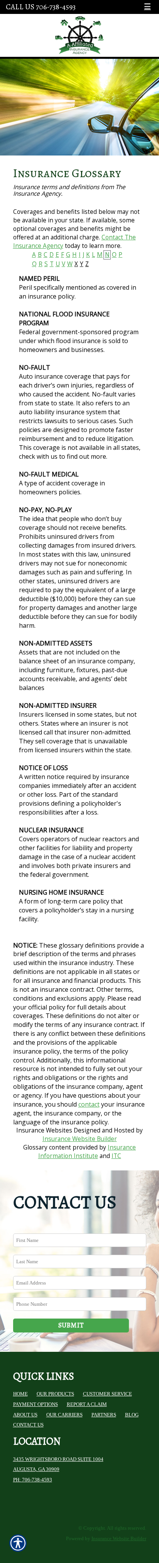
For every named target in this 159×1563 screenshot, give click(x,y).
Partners (103, 1415)
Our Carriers (64, 1415)
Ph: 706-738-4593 (32, 1480)
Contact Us (28, 1425)
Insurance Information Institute (87, 1151)
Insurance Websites (44, 1130)
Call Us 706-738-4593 (41, 7)
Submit (71, 1325)
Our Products (55, 1394)
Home (20, 1394)
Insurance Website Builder (79, 1139)
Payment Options (35, 1404)
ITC (116, 1156)
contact (89, 1104)
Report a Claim (87, 1404)
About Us (25, 1415)
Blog (132, 1415)
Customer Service (107, 1394)
